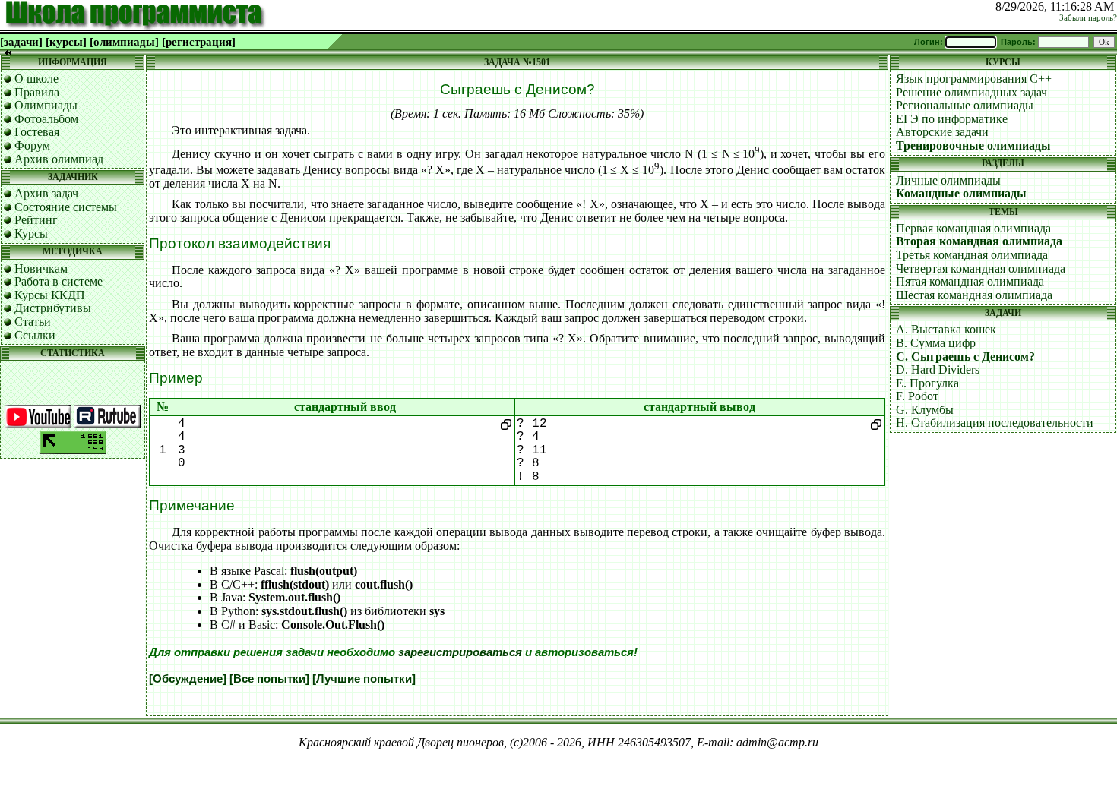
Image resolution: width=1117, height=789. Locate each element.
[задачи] (21, 42)
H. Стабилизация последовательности (994, 422)
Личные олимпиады (948, 180)
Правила (36, 92)
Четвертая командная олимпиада (980, 268)
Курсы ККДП (49, 295)
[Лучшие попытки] (364, 679)
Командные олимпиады (961, 193)
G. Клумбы (925, 409)
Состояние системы (65, 206)
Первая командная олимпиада (973, 228)
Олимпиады (46, 105)
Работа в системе (58, 281)
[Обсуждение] (187, 679)
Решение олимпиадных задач (971, 92)
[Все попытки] (269, 679)
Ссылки (34, 335)
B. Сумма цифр (936, 342)
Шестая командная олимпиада (974, 295)
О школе (36, 78)
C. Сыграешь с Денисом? (965, 356)
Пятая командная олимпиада (970, 281)
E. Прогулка (927, 383)
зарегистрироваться (460, 652)
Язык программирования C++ (974, 78)
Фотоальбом (46, 118)
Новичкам (41, 268)
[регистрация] (199, 42)
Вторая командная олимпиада (979, 241)
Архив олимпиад (58, 159)
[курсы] (66, 42)
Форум (32, 145)
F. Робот (917, 396)
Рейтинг (36, 219)
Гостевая (36, 131)
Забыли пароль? (1088, 18)
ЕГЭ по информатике (952, 118)
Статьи (32, 321)
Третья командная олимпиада (972, 254)
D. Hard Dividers (937, 369)
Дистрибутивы (52, 307)
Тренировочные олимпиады (973, 145)
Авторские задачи (942, 131)
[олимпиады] (124, 42)
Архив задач (46, 193)
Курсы (31, 233)
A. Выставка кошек (946, 329)
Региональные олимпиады (964, 105)
